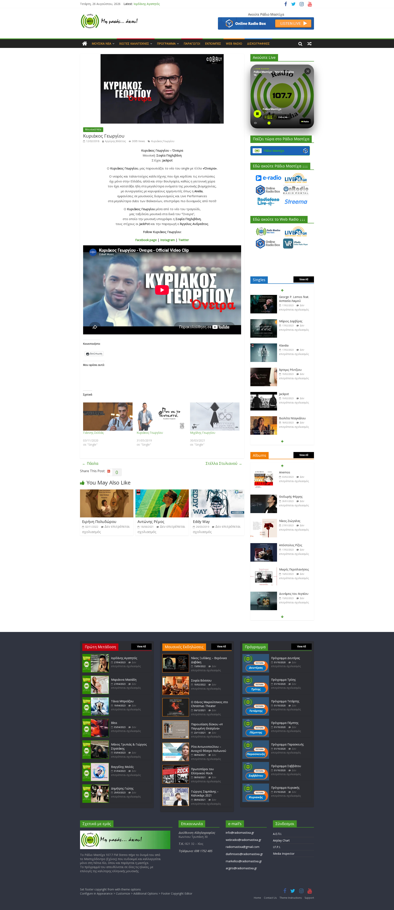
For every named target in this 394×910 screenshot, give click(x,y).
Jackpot (284, 394)
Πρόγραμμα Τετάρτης (285, 701)
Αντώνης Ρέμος (150, 521)
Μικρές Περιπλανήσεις (294, 569)
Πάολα (90, 463)
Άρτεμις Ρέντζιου (290, 370)
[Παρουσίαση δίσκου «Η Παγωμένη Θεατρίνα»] (175, 722)
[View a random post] (309, 43)
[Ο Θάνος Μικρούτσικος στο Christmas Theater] (175, 700)
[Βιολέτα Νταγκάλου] (263, 418)
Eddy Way (201, 521)
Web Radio (234, 43)
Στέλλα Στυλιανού (224, 463)
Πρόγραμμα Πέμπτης (284, 723)
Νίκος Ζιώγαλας (289, 521)
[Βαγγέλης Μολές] (95, 765)
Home (257, 898)
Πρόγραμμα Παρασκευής (287, 744)
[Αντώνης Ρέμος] (162, 492)
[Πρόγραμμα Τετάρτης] (255, 699)
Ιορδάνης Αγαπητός (124, 658)
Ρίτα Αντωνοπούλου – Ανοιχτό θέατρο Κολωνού (208, 749)
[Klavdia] (263, 346)
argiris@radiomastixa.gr (241, 868)
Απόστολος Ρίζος (290, 545)
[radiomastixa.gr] (84, 43)
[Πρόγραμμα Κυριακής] (255, 785)
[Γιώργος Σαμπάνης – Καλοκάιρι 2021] (175, 789)
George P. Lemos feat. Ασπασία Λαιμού (294, 299)
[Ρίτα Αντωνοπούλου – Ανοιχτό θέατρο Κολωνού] (175, 745)
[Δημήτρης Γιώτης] (95, 786)
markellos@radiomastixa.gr (244, 861)
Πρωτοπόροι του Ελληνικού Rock (202, 771)
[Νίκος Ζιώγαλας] (263, 521)
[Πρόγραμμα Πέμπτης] (255, 721)
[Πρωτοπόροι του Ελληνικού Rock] (175, 767)
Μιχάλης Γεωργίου (202, 433)
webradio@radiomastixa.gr (243, 840)
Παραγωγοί (192, 43)
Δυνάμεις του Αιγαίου (293, 594)
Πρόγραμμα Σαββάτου (286, 766)
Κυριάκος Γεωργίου (162, 141)
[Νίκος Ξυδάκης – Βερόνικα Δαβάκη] (175, 656)
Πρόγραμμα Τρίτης (283, 680)
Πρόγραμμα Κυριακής (285, 787)
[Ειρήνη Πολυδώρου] (106, 492)
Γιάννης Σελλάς (93, 433)
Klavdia (284, 345)
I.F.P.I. (277, 847)
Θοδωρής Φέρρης (290, 496)
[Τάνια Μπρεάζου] (95, 699)
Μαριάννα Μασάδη (146, 4)
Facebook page (146, 240)
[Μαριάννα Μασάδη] (95, 677)
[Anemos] (263, 472)
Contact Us (270, 898)
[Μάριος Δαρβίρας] (263, 321)
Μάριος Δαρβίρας (290, 321)
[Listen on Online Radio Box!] (266, 19)
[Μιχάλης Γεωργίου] (214, 416)
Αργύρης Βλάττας (115, 141)
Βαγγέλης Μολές (122, 767)
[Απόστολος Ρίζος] (263, 545)
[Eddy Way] (217, 492)
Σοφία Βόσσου (201, 680)
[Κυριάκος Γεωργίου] (161, 416)
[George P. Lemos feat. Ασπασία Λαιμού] (263, 297)
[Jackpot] (263, 394)
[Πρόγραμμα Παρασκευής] (255, 742)
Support (309, 898)
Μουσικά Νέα (101, 43)
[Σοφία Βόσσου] (175, 678)
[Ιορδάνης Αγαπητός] (95, 656)
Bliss (114, 723)
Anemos (284, 472)
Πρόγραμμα (166, 43)
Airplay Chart (281, 840)
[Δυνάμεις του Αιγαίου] (263, 594)
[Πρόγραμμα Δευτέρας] (255, 656)
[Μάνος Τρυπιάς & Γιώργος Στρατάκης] (95, 742)
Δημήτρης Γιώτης (122, 788)
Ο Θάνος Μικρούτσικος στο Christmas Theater (209, 704)
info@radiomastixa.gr (240, 833)
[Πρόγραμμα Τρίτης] (255, 677)
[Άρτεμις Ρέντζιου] (263, 370)
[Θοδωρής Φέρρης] (263, 497)
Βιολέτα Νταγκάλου (292, 418)
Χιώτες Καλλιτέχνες (134, 43)
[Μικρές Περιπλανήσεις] (263, 570)
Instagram (167, 240)
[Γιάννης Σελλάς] (108, 416)
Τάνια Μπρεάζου (122, 701)
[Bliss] (95, 721)
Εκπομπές (213, 43)
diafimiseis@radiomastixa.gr (244, 854)
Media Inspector (283, 854)
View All (303, 279)
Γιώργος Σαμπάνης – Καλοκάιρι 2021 (205, 793)
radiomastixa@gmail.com (242, 847)
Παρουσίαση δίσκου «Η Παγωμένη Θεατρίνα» (207, 726)
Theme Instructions (290, 898)
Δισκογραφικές (258, 43)
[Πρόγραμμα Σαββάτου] (255, 764)
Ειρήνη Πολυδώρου (99, 521)
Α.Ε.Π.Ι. (277, 834)
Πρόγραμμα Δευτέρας (285, 658)
